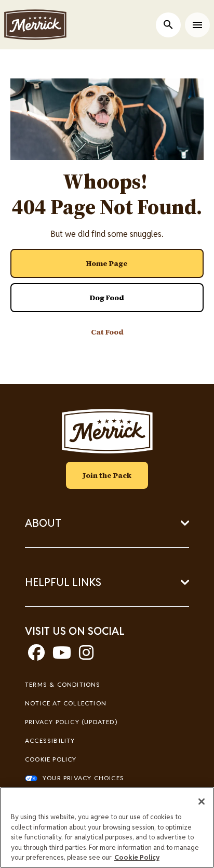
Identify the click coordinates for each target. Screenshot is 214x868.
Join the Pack (107, 475)
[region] (107, 827)
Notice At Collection (65, 703)
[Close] (201, 801)
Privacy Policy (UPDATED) (71, 722)
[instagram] (86, 655)
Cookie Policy (51, 759)
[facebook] (36, 655)
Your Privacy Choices (83, 778)
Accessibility (50, 740)
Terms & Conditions (63, 684)
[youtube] (61, 655)
